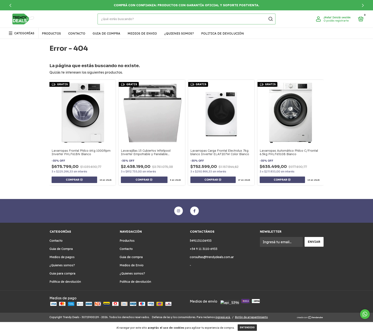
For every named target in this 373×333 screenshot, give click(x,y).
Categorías (24, 33)
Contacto (76, 33)
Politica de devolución (222, 33)
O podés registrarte (336, 20)
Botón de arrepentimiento (251, 317)
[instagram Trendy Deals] (178, 211)
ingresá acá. (223, 317)
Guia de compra (106, 33)
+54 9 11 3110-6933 (203, 249)
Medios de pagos (61, 257)
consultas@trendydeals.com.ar (212, 257)
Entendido (247, 327)
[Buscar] (270, 19)
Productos (51, 33)
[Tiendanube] (310, 318)
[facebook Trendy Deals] (194, 211)
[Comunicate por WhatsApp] (365, 314)
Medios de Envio (142, 33)
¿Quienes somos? (179, 33)
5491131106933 (201, 241)
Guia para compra (62, 273)
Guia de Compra (61, 249)
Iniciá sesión (341, 17)
